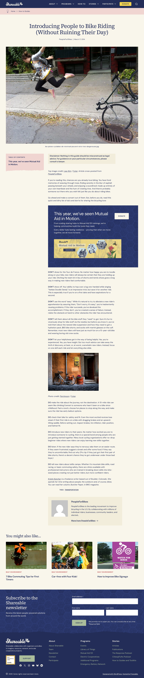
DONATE (125, 4)
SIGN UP (79, 623)
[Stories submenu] (98, 4)
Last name (110, 608)
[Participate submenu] (115, 4)
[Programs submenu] (73, 4)
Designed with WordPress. (112, 674)
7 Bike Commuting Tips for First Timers (22, 578)
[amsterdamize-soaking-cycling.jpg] (26, 555)
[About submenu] (57, 4)
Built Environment (14, 572)
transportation (72, 490)
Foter (75, 171)
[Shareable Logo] (14, 4)
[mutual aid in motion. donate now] (87, 248)
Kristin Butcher (54, 479)
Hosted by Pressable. (130, 674)
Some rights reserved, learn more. (26, 674)
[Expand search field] (136, 4)
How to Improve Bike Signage (112, 576)
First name (76, 608)
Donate (121, 216)
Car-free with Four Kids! (64, 576)
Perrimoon (64, 396)
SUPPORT (27, 658)
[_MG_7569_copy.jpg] (72, 555)
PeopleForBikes (65, 39)
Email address (77, 597)
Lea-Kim (67, 171)
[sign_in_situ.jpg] (117, 555)
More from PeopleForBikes (83, 520)
